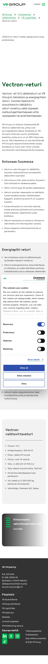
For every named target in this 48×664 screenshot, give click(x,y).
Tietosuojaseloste (33, 631)
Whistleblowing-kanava (12, 626)
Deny (24, 383)
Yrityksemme (24, 14)
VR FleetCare (8, 613)
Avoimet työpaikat (10, 621)
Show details (34, 360)
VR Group (7, 14)
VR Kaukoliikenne (9, 600)
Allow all (24, 368)
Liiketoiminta (9, 17)
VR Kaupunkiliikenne (11, 604)
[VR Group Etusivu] (15, 4)
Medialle (6, 617)
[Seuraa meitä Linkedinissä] (4, 636)
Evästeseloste (32, 635)
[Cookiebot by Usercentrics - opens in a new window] (34, 278)
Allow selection (24, 376)
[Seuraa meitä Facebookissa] (11, 636)
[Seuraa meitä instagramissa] (17, 636)
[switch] (41, 332)
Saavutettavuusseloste (36, 638)
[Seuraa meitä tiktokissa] (4, 641)
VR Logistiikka (29, 17)
